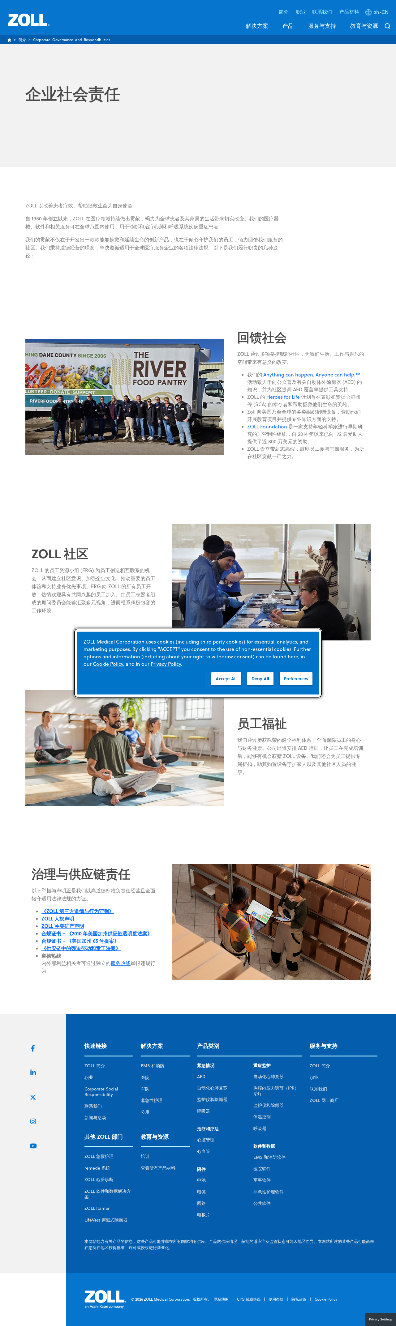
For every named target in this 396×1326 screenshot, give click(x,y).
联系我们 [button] (322, 11)
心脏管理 (205, 1140)
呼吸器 (203, 1111)
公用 (145, 1112)
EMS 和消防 (152, 1066)
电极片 (203, 1215)
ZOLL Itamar (97, 1208)
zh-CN (381, 12)
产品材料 (349, 11)
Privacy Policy (166, 664)
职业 (301, 11)
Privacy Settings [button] (380, 1319)
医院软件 (262, 1169)
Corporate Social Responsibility (101, 1092)
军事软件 (262, 1180)
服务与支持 (322, 26)
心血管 (203, 1151)
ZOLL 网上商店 (324, 1100)
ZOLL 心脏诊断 (99, 1179)
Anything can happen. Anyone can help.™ (311, 374)
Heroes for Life (283, 396)
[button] (377, 13)
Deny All (260, 678)
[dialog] (198, 663)
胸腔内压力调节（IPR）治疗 (276, 1091)
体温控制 (262, 1117)
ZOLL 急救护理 (99, 1156)
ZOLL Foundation (267, 426)
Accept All (226, 678)
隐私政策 (298, 1299)
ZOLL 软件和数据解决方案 (107, 1194)
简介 (22, 39)
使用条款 (276, 1299)
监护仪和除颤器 (212, 1099)
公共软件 (262, 1203)
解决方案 (257, 26)
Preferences (296, 678)
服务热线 (121, 963)
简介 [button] (284, 11)
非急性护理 (151, 1100)
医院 (145, 1077)
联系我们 (93, 1106)
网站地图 (221, 1299)
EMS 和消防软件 (269, 1157)
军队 (145, 1089)
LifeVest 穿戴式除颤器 (105, 1220)
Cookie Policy (326, 1299)
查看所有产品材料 (158, 1168)
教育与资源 (364, 26)
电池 (201, 1180)
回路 (201, 1203)
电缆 (201, 1191)
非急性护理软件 (268, 1192)
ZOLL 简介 (94, 1066)
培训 (145, 1156)
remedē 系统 (97, 1168)
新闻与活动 (95, 1118)
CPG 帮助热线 (248, 1299)
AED (201, 1076)
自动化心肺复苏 (212, 1088)
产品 (288, 26)
